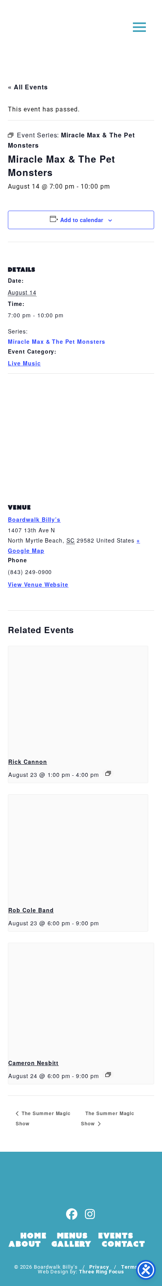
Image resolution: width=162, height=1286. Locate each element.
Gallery (72, 1244)
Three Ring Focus (101, 1271)
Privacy (99, 1266)
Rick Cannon (27, 761)
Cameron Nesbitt (33, 1063)
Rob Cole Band (30, 910)
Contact (123, 1244)
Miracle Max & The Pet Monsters (56, 341)
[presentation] (78, 698)
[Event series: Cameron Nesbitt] (108, 1074)
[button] (139, 26)
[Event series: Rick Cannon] (108, 773)
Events (116, 1235)
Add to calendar (81, 220)
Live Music (24, 363)
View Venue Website (38, 584)
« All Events (28, 86)
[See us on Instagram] (90, 1214)
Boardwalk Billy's (37, 30)
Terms (129, 1266)
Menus (72, 1235)
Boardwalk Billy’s (34, 519)
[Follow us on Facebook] (72, 1214)
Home (33, 1235)
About (25, 1244)
